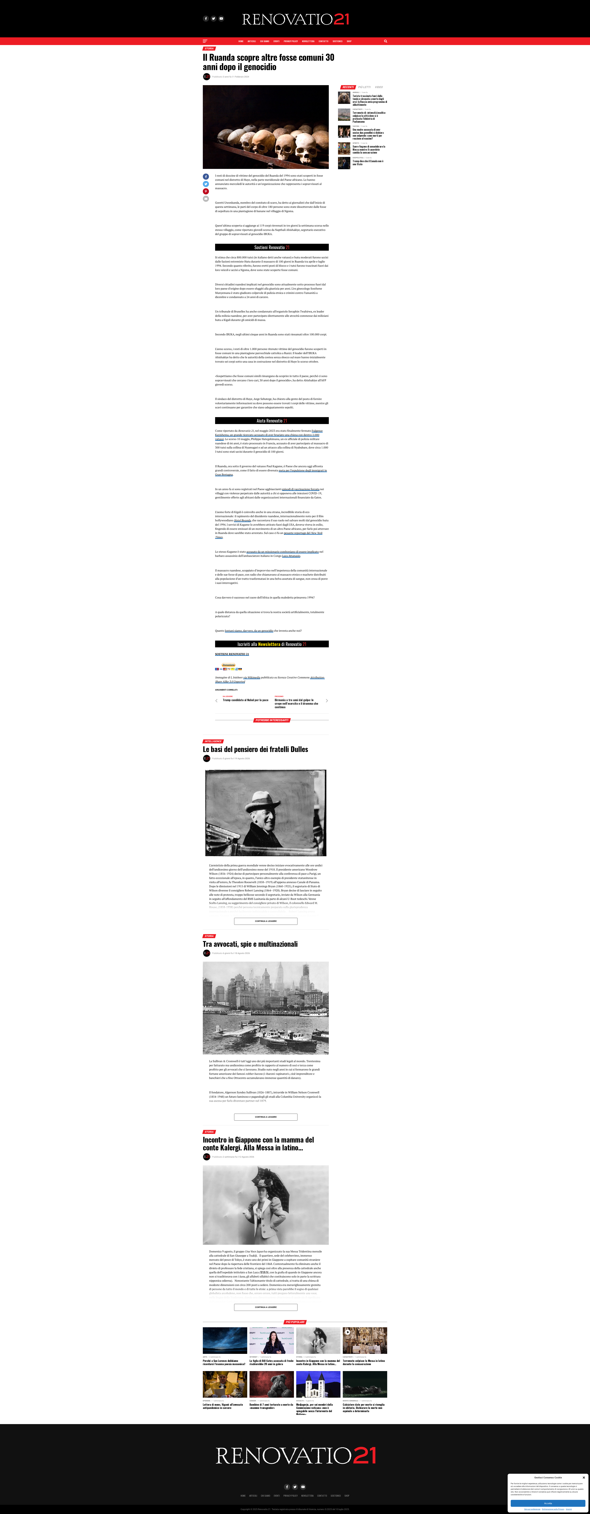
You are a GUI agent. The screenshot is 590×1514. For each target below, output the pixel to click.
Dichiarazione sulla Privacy (553, 1509)
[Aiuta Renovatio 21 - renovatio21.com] (271, 247)
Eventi (276, 41)
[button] (583, 1477)
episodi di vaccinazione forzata (300, 489)
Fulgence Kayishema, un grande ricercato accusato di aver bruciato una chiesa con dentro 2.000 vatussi (269, 435)
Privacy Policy (291, 41)
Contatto (323, 41)
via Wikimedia (251, 677)
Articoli (252, 41)
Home (240, 41)
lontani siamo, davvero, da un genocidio (249, 630)
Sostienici (337, 41)
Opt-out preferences (532, 1509)
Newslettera (308, 41)
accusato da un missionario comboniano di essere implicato (282, 551)
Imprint (569, 1509)
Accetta (548, 1503)
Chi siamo (264, 41)
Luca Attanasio (291, 556)
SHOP (349, 41)
